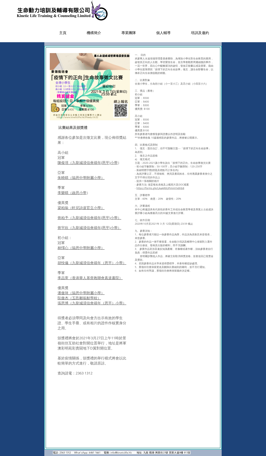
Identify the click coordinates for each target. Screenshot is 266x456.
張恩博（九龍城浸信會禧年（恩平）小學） (92, 303)
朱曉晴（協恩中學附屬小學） (81, 177)
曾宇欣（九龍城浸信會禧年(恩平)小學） (89, 227)
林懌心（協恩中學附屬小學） (81, 247)
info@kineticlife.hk (121, 452)
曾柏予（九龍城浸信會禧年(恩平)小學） (89, 217)
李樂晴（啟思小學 (72, 192)
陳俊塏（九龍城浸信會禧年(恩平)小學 (88, 162)
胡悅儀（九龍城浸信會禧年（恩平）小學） (92, 262)
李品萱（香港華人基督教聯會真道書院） (90, 277)
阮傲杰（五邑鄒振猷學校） (79, 297)
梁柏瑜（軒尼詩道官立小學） (81, 207)
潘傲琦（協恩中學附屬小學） (81, 292)
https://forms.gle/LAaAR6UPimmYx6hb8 (160, 188)
